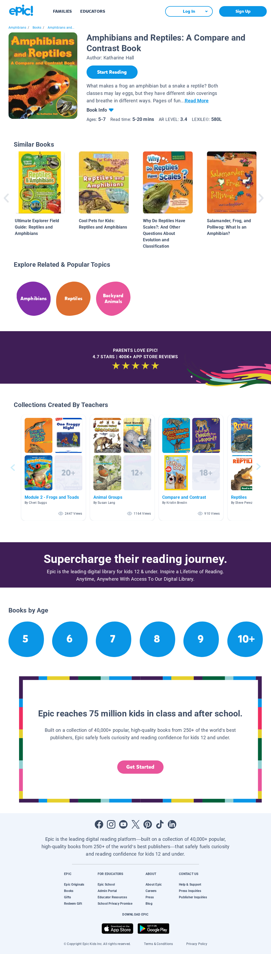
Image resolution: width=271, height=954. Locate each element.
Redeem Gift (73, 903)
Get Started (140, 767)
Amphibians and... (61, 27)
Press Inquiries (190, 891)
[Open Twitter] (135, 824)
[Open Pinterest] (147, 824)
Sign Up (243, 11)
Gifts (67, 897)
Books (37, 27)
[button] (53, 467)
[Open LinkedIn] (172, 824)
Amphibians (17, 27)
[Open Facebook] (99, 824)
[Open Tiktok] (160, 824)
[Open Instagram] (111, 824)
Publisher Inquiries (193, 897)
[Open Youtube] (123, 824)
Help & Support (190, 884)
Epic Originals (74, 884)
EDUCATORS (92, 11)
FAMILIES (62, 11)
